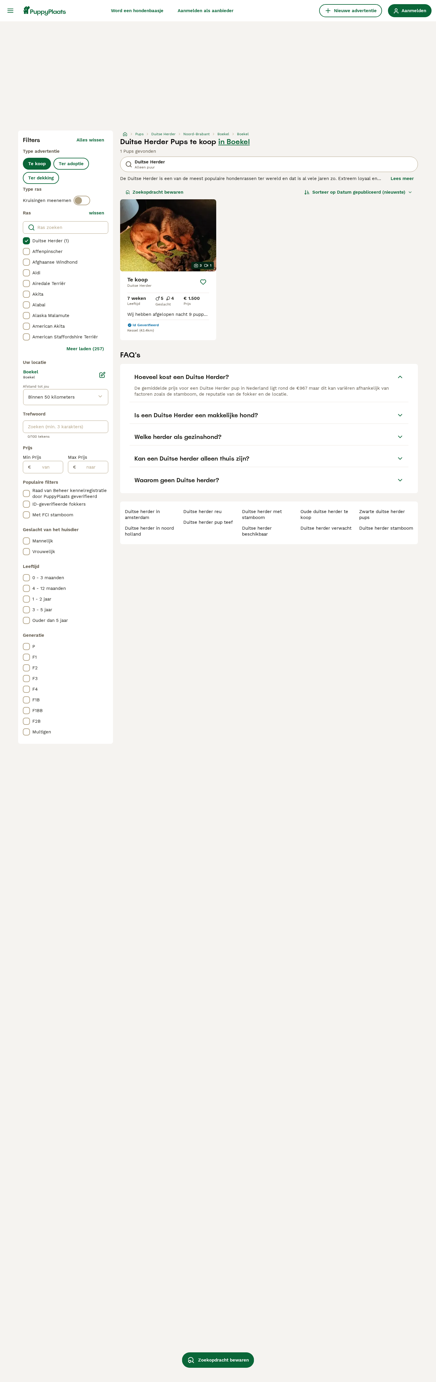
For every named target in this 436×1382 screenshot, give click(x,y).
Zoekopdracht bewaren (158, 192)
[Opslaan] (203, 282)
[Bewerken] (102, 375)
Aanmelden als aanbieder (205, 10)
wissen (96, 213)
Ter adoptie (71, 163)
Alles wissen (90, 140)
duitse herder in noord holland (149, 531)
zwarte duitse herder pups (382, 514)
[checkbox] (26, 241)
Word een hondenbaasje (137, 10)
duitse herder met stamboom (262, 514)
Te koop (37, 163)
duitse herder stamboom (386, 528)
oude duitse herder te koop (324, 514)
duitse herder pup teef (208, 522)
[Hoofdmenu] (10, 11)
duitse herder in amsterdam (142, 514)
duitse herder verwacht (325, 528)
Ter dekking (41, 178)
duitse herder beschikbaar (257, 531)
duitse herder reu (202, 511)
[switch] (82, 200)
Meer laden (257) (85, 348)
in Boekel (234, 142)
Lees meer (402, 178)
